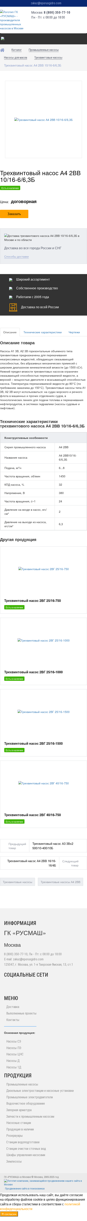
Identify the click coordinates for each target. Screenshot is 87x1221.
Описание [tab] (10, 332)
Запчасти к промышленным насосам (30, 1116)
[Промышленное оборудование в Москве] (13, 20)
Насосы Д (13, 1061)
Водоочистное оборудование (25, 1103)
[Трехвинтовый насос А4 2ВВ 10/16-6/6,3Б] (43, 119)
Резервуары (14, 1136)
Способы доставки (16, 256)
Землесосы (14, 1161)
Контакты (12, 1020)
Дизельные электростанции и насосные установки (40, 1091)
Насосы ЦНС (14, 1054)
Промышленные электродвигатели (29, 1097)
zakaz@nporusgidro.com (46, 3)
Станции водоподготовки (22, 1142)
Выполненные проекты (21, 1013)
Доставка (12, 1007)
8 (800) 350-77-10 (57, 12)
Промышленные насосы (22, 1084)
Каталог (8, 38)
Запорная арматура (19, 1110)
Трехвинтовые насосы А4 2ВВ (60, 882)
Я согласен (9, 1214)
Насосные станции (18, 1123)
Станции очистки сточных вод (26, 1149)
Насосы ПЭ (13, 1048)
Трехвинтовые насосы (17, 882)
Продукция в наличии (20, 1129)
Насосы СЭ (13, 1041)
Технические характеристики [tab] (42, 332)
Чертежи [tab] (74, 332)
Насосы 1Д (13, 1067)
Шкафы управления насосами (25, 1155)
